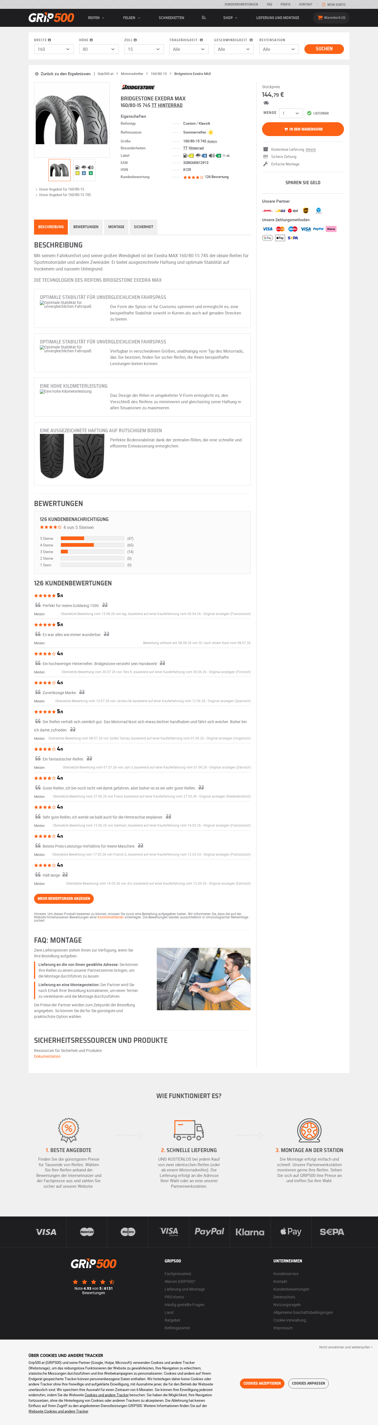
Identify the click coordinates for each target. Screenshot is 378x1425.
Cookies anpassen (308, 1383)
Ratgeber (172, 1320)
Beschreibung (51, 227)
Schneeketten (171, 18)
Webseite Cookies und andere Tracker (58, 1411)
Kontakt (305, 4)
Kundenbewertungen (241, 4)
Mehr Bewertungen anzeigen (64, 899)
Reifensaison (272, 40)
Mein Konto (336, 4)
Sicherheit (143, 227)
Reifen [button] (94, 18)
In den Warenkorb (306, 129)
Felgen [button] (129, 18)
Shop (228, 18)
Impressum (283, 1327)
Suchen (324, 48)
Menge (269, 113)
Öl (204, 18)
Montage (116, 227)
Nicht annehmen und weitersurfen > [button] (345, 1347)
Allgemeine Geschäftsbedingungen (303, 1312)
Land (169, 1312)
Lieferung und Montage (277, 18)
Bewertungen (86, 227)
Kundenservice (286, 1273)
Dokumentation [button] (47, 1056)
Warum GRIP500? (180, 1281)
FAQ (269, 4)
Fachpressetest (178, 1273)
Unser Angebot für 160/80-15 (61, 189)
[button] (227, 613)
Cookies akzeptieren (262, 1383)
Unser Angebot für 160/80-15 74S (65, 194)
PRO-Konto (174, 1296)
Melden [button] (39, 614)
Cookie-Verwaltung (289, 1320)
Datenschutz (284, 1296)
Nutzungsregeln (287, 1304)
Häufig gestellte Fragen (184, 1304)
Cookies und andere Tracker (107, 1394)
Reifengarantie (177, 1327)
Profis (286, 4)
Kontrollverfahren (111, 917)
